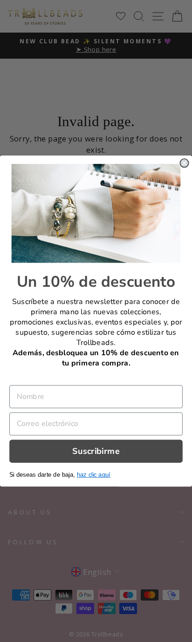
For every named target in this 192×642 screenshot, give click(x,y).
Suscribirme (96, 451)
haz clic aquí (93, 474)
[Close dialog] (184, 163)
